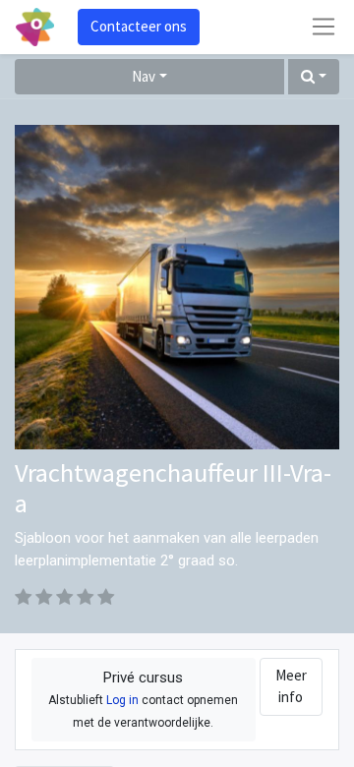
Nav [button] (143, 76)
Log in (122, 700)
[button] (313, 77)
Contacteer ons (138, 26)
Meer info (291, 686)
